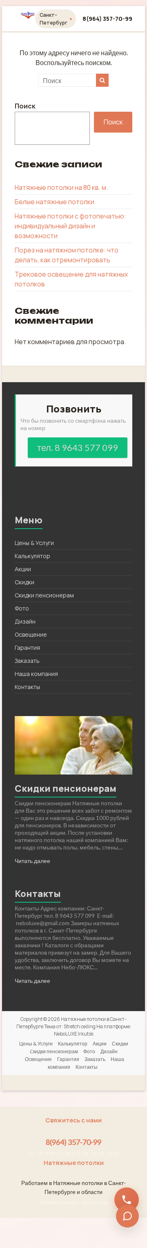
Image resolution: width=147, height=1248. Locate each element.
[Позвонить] (126, 1199)
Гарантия (27, 647)
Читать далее (32, 860)
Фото (22, 608)
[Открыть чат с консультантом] (127, 1216)
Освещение (31, 634)
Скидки (24, 582)
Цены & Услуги (34, 543)
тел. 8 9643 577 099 (77, 447)
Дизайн (25, 621)
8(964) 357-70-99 (107, 19)
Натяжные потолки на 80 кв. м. (61, 187)
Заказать (27, 661)
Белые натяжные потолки (54, 201)
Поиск (25, 105)
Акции (23, 569)
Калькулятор (32, 556)
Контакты (27, 687)
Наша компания (36, 674)
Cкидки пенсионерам (44, 595)
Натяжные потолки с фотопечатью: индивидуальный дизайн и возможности (70, 226)
